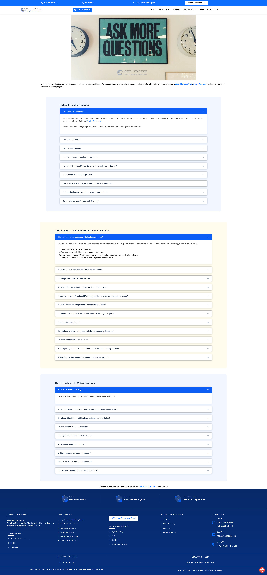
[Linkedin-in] (70, 562)
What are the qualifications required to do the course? (80, 270)
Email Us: (220, 532)
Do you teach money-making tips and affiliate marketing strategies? (86, 313)
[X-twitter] (73, 562)
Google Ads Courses (67, 532)
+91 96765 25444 (225, 526)
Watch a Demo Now (94, 121)
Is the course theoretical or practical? (78, 175)
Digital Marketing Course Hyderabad (72, 520)
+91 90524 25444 (51, 3)
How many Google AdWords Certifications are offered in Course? (90, 166)
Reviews (176, 10)
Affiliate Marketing (169, 524)
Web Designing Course (68, 528)
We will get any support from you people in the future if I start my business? (89, 348)
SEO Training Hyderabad (68, 524)
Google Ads (115, 540)
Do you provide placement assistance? (74, 278)
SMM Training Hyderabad (68, 540)
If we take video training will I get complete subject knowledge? (84, 418)
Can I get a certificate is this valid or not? (75, 436)
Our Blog (13, 543)
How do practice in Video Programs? (73, 427)
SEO (190, 84)
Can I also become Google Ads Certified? (80, 157)
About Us (163, 10)
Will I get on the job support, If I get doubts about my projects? (83, 357)
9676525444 (90, 3)
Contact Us (212, 10)
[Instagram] (66, 562)
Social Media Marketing (119, 544)
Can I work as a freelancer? (69, 322)
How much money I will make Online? (73, 340)
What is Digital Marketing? (73, 111)
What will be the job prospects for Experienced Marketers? (82, 305)
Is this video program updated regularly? (74, 453)
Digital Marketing (181, 84)
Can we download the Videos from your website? (78, 471)
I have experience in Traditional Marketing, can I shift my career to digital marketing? (93, 296)
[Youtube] (63, 562)
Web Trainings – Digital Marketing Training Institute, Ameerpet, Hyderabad (76, 569)
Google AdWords (199, 84)
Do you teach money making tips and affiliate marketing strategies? (86, 331)
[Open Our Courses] (89, 9)
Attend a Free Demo (195, 3)
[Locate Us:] (213, 544)
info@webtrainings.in (134, 499)
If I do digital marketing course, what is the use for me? (80, 237)
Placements (188, 10)
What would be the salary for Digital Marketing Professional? (83, 287)
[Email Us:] (213, 534)
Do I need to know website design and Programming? (85, 192)
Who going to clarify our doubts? (71, 444)
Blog (201, 10)
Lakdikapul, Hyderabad (194, 499)
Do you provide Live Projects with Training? (81, 201)
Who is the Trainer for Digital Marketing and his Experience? (88, 183)
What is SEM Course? (72, 148)
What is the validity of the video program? (75, 462)
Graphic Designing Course (69, 536)
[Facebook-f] (60, 562)
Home (153, 10)
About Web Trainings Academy (20, 539)
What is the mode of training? (70, 389)
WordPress (166, 528)
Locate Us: (221, 542)
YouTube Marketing (169, 532)
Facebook (166, 520)
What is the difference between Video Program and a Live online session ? (89, 409)
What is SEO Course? (72, 140)
